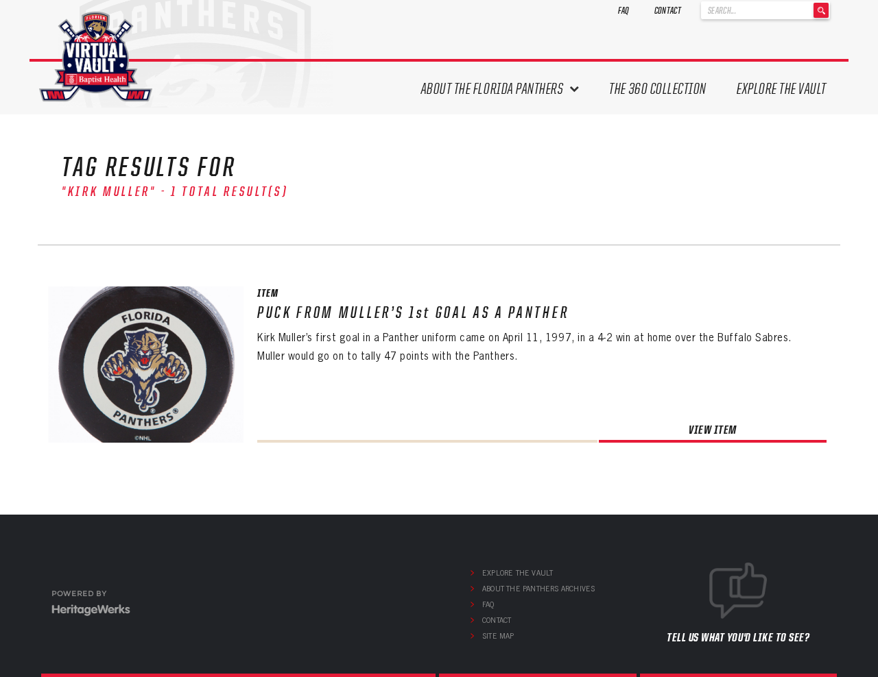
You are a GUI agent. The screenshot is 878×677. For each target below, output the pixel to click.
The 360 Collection (658, 89)
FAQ (624, 10)
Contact (667, 10)
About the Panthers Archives (538, 588)
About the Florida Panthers (492, 89)
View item (713, 429)
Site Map (498, 636)
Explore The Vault (782, 89)
